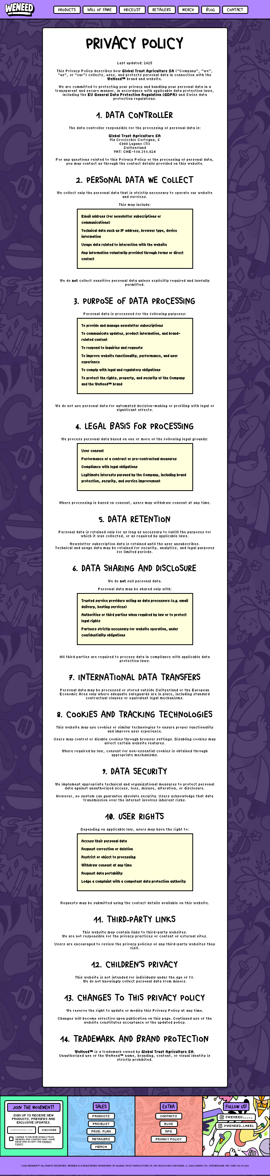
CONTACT (235, 10)
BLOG (210, 10)
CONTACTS (168, 1116)
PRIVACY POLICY (169, 1139)
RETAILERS (162, 10)
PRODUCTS (67, 10)
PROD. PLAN (101, 1131)
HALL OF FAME (100, 10)
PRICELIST (132, 10)
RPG (168, 1131)
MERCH (188, 10)
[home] (20, 10)
